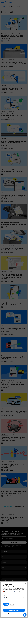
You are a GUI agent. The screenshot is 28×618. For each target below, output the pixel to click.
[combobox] (12, 597)
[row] (6, 604)
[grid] (14, 604)
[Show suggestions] (23, 598)
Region (4, 595)
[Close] (25, 584)
